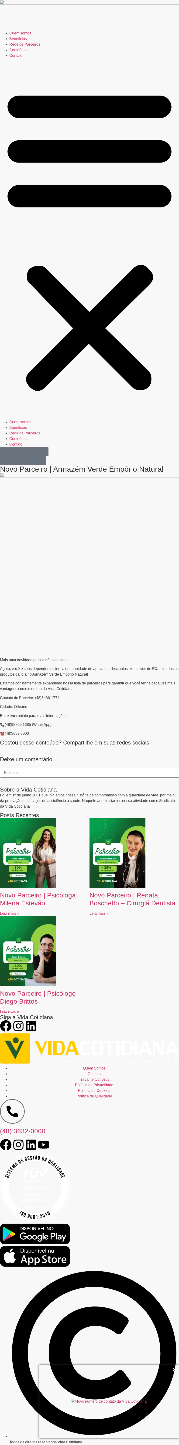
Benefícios (18, 39)
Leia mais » (9, 913)
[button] (89, 238)
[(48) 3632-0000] (12, 1111)
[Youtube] (43, 1145)
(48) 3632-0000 (22, 1131)
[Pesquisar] (3, 782)
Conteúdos (18, 50)
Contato (15, 56)
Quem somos (20, 33)
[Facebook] (6, 1026)
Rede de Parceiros (24, 44)
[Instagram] (18, 1026)
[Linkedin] (31, 1026)
